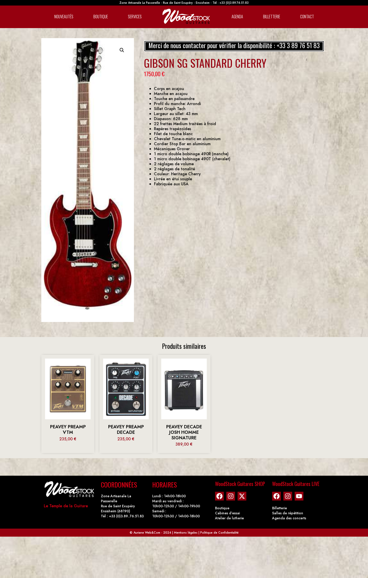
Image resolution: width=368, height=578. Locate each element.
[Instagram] (230, 496)
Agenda (237, 17)
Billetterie (271, 17)
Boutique (100, 17)
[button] (121, 50)
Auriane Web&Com (146, 532)
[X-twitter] (242, 496)
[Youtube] (299, 496)
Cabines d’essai (227, 513)
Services (135, 17)
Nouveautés (63, 17)
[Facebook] (219, 496)
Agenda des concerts (289, 518)
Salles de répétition (287, 513)
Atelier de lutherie (229, 518)
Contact (307, 17)
